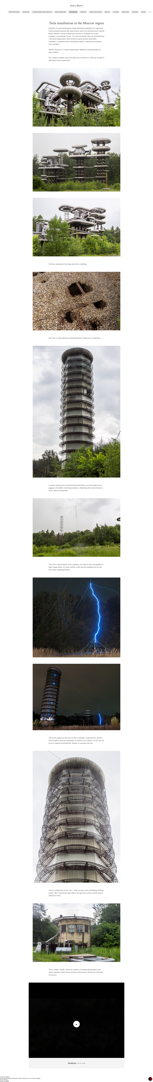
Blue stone (125, 12)
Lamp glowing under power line (42, 12)
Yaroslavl (115, 12)
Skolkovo (83, 12)
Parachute (26, 12)
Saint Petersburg (14, 12)
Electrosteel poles (60, 12)
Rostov (143, 12)
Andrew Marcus (76, 5)
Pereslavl (135, 12)
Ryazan (107, 12)
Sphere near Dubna (95, 12)
